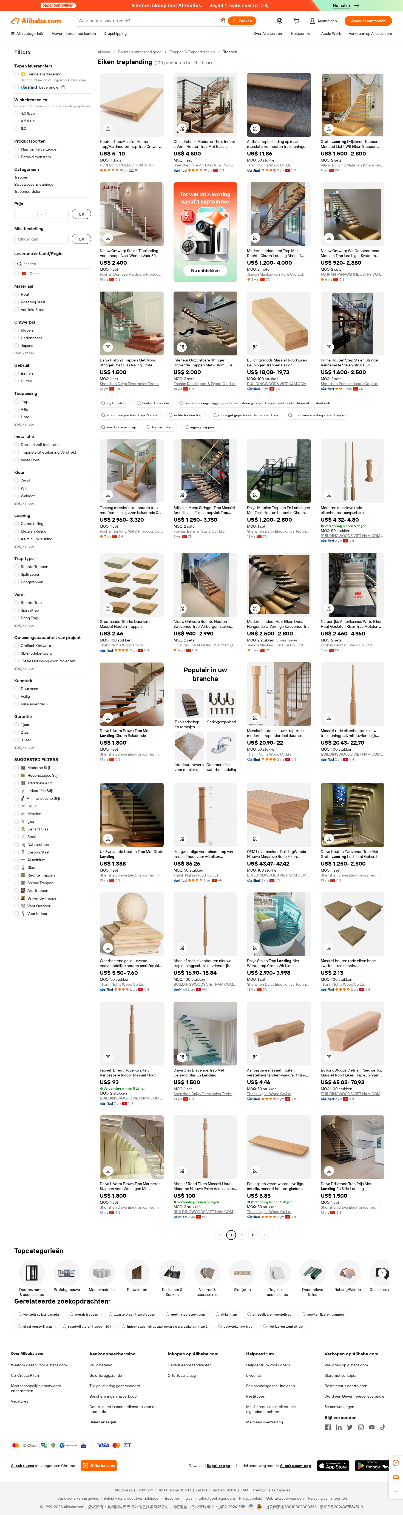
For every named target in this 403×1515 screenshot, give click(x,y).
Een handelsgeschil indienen (270, 1386)
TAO (244, 1490)
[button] (222, 21)
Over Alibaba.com (27, 1353)
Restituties (255, 1396)
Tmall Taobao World (174, 1490)
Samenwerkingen (339, 1406)
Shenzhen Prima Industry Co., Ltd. (349, 383)
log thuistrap (116, 403)
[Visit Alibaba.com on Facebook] (328, 1427)
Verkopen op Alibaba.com (346, 1365)
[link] (396, 1463)
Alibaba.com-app (295, 1465)
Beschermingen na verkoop (113, 1396)
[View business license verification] (251, 1507)
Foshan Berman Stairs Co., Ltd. (199, 531)
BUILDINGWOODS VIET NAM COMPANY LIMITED (279, 383)
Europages (281, 1490)
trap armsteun (163, 427)
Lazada (202, 1490)
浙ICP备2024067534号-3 (341, 1507)
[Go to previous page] (220, 1235)
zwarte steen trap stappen (134, 1314)
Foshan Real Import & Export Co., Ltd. (205, 383)
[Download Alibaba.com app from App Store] (333, 1465)
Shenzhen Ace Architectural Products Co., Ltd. (205, 165)
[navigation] (52, 644)
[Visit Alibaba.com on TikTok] (382, 1427)
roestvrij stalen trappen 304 (89, 1327)
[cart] (297, 21)
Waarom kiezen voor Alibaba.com (39, 1365)
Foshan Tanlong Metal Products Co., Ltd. (132, 531)
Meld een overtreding (264, 1422)
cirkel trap (229, 1314)
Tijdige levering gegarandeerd (114, 1386)
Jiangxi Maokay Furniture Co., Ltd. (275, 274)
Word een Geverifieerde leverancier (355, 1396)
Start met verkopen (341, 1375)
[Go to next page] (264, 1235)
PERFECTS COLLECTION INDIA (127, 165)
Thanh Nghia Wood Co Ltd (269, 165)
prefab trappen (86, 1314)
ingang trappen (202, 427)
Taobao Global (224, 1490)
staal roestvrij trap (37, 1327)
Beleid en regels (103, 1422)
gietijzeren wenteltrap (285, 1327)
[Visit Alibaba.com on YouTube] (371, 1427)
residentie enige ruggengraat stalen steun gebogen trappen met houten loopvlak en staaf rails (258, 403)
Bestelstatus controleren (346, 1386)
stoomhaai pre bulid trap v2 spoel (132, 415)
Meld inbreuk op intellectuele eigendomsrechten (271, 1409)
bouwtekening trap (237, 1327)
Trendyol (259, 1490)
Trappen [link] (230, 52)
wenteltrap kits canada (41, 1314)
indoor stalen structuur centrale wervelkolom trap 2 (167, 1327)
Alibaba (104, 52)
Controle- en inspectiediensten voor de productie (123, 1409)
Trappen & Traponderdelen (192, 52)
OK (81, 214)
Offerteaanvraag (182, 1375)
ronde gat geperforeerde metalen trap (248, 415)
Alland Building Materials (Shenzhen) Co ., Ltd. (353, 165)
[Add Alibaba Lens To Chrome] (99, 1465)
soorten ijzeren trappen (325, 1314)
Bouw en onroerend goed (139, 52)
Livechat (253, 1375)
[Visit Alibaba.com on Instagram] (360, 1427)
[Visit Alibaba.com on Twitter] (350, 1427)
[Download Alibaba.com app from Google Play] (373, 1465)
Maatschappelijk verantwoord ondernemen (36, 1388)
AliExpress (123, 1490)
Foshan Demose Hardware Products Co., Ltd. (132, 274)
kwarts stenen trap (121, 427)
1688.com (145, 1490)
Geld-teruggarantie (105, 1375)
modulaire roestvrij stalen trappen (320, 415)
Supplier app (218, 1465)
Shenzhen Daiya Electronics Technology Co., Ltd (132, 383)
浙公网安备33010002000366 (291, 1507)
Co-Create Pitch (25, 1375)
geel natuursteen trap (188, 1314)
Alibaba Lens (22, 1465)
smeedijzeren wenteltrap (272, 1314)
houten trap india (155, 403)
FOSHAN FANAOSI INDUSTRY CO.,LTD (353, 274)
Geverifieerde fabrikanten (190, 1365)
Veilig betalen (100, 1365)
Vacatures (19, 1401)
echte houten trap (188, 415)
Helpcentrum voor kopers (268, 1365)
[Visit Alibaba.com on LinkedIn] (339, 1427)
